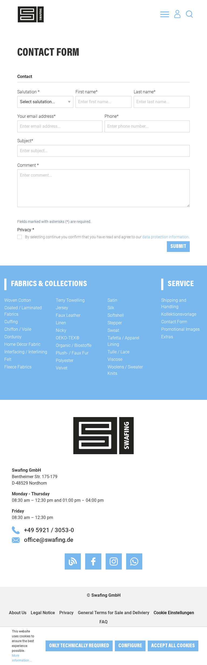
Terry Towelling (70, 300)
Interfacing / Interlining (25, 351)
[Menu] (164, 14)
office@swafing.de (48, 539)
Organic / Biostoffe (73, 345)
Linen (61, 322)
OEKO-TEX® (68, 337)
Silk (111, 307)
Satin (112, 300)
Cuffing (11, 321)
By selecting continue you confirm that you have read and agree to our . (107, 237)
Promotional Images (180, 329)
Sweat (113, 330)
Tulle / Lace (118, 351)
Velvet (61, 368)
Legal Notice (43, 612)
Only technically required (79, 646)
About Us (17, 612)
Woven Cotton (17, 300)
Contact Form (174, 321)
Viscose (115, 359)
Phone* (112, 116)
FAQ (103, 621)
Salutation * (28, 91)
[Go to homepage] (31, 14)
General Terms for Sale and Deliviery (113, 612)
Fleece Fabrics (18, 366)
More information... (22, 658)
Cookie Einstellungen (174, 612)
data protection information (165, 237)
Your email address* (36, 116)
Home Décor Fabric (22, 344)
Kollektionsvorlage (178, 314)
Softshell (116, 315)
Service (181, 284)
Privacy (66, 612)
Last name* (145, 91)
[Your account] (177, 14)
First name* (86, 91)
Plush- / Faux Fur (72, 352)
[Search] (189, 13)
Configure (130, 646)
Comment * (28, 165)
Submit (178, 246)
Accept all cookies (173, 646)
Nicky (61, 330)
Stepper (115, 322)
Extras (167, 336)
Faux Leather (68, 315)
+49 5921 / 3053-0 (49, 530)
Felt (7, 359)
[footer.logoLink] (103, 435)
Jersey (62, 307)
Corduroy (13, 336)
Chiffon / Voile (17, 329)
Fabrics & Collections (49, 284)
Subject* (25, 140)
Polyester (64, 360)
